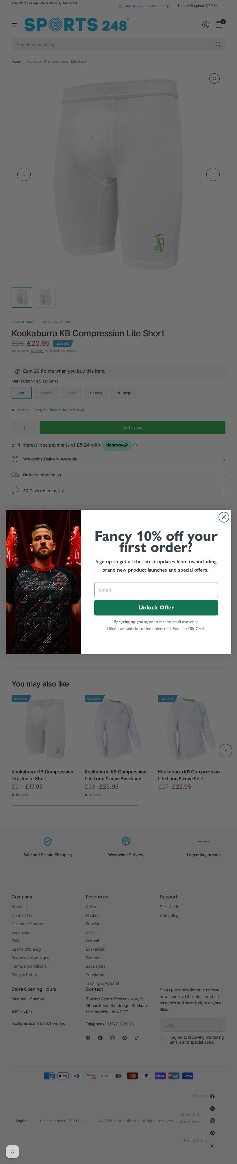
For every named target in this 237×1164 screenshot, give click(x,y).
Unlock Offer (156, 607)
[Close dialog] (224, 517)
